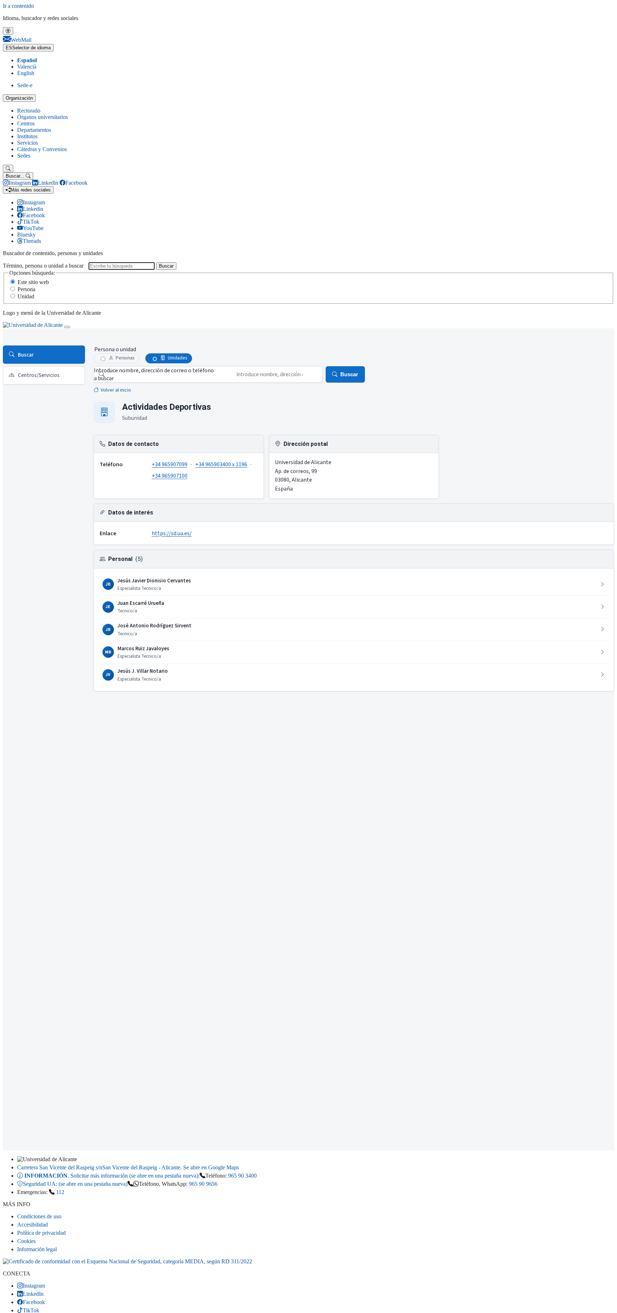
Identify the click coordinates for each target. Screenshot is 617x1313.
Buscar (166, 266)
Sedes (23, 156)
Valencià (26, 67)
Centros (26, 123)
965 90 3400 (242, 1176)
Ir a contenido (18, 6)
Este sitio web (33, 282)
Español (27, 60)
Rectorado (28, 111)
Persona (26, 289)
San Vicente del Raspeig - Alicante (128, 1167)
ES (28, 47)
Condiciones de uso (39, 1216)
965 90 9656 (203, 1184)
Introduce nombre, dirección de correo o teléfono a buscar (154, 374)
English (25, 73)
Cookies (26, 1241)
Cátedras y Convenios (42, 149)
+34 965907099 (169, 464)
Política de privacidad (41, 1233)
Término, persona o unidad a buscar (43, 266)
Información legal (37, 1249)
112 (60, 1192)
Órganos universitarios (42, 117)
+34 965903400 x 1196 (221, 464)
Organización (19, 98)
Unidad (25, 296)
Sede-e (24, 85)
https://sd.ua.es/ (172, 533)
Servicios (27, 143)
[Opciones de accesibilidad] (8, 31)
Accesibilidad (32, 1225)
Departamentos (34, 130)
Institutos (27, 136)
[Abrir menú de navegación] (67, 327)
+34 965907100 (169, 476)
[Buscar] (8, 168)
